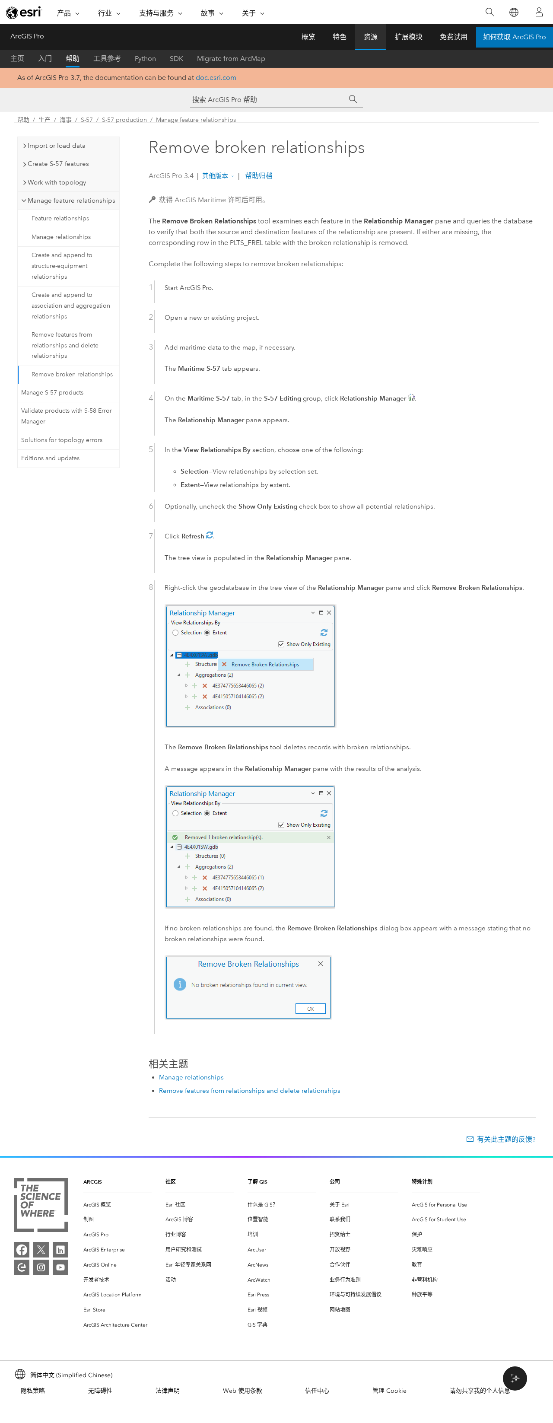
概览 (308, 37)
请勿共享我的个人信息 (480, 1390)
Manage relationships (61, 237)
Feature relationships (60, 218)
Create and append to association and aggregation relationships (71, 305)
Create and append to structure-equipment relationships (62, 265)
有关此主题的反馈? (506, 1139)
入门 (45, 58)
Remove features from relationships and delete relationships (65, 345)
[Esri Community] (21, 1267)
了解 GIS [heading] (257, 1181)
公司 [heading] (335, 1181)
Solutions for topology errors (61, 440)
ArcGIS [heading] (92, 1181)
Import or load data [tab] (57, 146)
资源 (371, 37)
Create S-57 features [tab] (58, 164)
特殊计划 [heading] (422, 1181)
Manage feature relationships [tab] (71, 200)
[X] (41, 1249)
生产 (44, 120)
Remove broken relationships (72, 374)
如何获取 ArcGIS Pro (514, 37)
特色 (339, 37)
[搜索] (490, 12)
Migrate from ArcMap (231, 58)
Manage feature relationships (196, 120)
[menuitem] (117, 1205)
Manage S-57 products (52, 392)
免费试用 (453, 37)
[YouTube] (60, 1267)
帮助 (72, 58)
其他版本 (215, 176)
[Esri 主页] (24, 12)
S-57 (87, 120)
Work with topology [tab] (57, 182)
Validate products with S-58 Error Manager (66, 416)
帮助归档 (258, 176)
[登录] (539, 12)
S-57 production (124, 120)
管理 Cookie (389, 1390)
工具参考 (107, 58)
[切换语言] (513, 12)
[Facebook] (21, 1249)
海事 (66, 120)
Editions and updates (50, 458)
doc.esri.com (216, 77)
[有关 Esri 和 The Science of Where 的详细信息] (41, 1206)
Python (145, 58)
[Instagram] (41, 1267)
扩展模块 (409, 37)
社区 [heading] (170, 1181)
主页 (17, 58)
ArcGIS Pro (27, 36)
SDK (176, 58)
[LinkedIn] (60, 1249)
